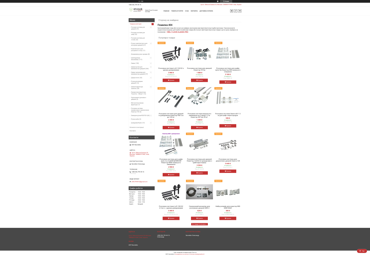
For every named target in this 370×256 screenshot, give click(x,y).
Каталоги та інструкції (137, 127)
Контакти (133, 131)
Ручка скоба (135, 119)
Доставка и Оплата (206, 11)
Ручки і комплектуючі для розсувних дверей (139, 44)
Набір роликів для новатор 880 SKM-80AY (228, 207)
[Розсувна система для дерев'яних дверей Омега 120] (227, 145)
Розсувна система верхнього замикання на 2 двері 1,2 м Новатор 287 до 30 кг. (199, 115)
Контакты (194, 11)
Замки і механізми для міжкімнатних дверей (138, 73)
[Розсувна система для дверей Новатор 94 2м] (199, 54)
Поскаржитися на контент (182, 254)
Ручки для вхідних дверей (137, 82)
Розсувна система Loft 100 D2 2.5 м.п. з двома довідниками (171, 207)
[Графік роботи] (231, 10)
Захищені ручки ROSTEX (139, 115)
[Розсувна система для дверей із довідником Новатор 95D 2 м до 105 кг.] (171, 99)
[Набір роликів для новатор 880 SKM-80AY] (227, 192)
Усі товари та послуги (199, 224)
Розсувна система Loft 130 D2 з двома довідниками (171, 69)
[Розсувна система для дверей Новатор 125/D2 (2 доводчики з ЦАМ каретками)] (199, 145)
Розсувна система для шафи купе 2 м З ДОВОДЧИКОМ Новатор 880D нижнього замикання (171, 161)
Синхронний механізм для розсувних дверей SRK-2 (199, 207)
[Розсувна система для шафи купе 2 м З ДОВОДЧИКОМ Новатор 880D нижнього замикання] (171, 145)
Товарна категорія (135, 24)
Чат (363, 251)
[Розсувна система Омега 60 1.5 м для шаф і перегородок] (227, 99)
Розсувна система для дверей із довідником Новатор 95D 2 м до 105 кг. (171, 115)
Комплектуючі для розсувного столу (137, 49)
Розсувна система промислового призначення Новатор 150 (140, 110)
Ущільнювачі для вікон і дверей (138, 98)
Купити (172, 80)
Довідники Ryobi (136, 123)
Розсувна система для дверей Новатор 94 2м (199, 69)
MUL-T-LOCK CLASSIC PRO (177, 32)
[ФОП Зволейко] (136, 11)
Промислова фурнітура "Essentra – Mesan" (138, 93)
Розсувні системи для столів (138, 38)
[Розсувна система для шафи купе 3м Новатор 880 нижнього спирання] (227, 54)
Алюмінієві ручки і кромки (139, 54)
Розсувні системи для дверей (138, 28)
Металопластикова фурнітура (137, 103)
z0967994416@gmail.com (139, 181)
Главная (166, 11)
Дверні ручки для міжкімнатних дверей (138, 67)
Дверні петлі (135, 77)
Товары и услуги (177, 11)
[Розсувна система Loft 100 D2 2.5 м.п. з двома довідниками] (171, 192)
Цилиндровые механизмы (135, 58)
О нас (187, 11)
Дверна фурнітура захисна (137, 87)
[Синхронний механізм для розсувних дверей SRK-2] (199, 192)
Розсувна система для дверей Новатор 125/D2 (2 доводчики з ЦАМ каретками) (199, 160)
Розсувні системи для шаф (138, 33)
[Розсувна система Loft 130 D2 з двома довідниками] (171, 54)
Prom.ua (194, 252)
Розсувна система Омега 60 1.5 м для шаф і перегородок (227, 114)
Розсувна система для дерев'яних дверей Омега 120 (228, 160)
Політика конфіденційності (197, 254)
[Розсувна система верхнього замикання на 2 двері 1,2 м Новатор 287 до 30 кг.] (199, 99)
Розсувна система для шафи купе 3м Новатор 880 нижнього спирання (227, 70)
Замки (133, 63)
